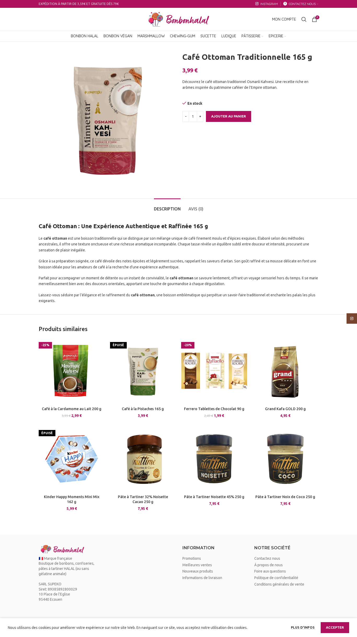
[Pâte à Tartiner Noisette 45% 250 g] (214, 459)
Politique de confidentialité (276, 578)
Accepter (335, 627)
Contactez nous (267, 558)
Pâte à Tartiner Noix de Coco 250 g (285, 497)
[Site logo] (178, 19)
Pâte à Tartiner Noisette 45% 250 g (214, 497)
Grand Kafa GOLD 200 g (285, 409)
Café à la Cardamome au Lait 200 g (71, 409)
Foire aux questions (270, 571)
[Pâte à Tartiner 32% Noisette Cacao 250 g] (143, 459)
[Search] (304, 19)
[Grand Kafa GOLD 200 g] (285, 371)
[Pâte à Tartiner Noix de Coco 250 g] (285, 459)
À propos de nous (268, 565)
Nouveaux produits (197, 571)
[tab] (167, 206)
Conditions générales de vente (279, 584)
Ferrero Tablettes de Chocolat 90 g (214, 409)
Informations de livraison (202, 578)
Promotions (191, 558)
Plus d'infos (303, 627)
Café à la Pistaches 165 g (143, 409)
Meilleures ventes (197, 565)
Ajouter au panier (228, 116)
